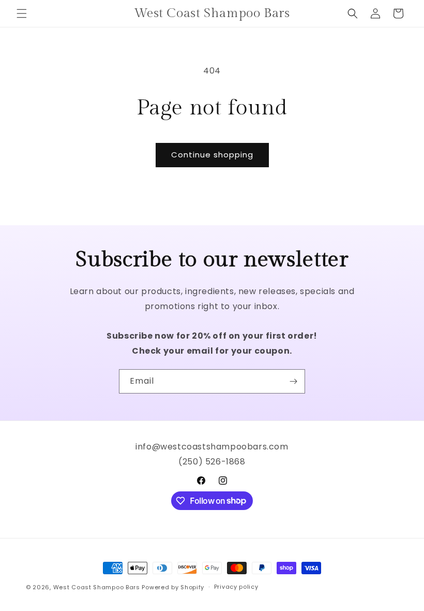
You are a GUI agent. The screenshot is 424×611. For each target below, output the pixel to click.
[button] (21, 13)
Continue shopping (212, 154)
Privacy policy (236, 587)
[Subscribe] (293, 381)
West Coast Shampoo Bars (96, 587)
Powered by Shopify (173, 587)
